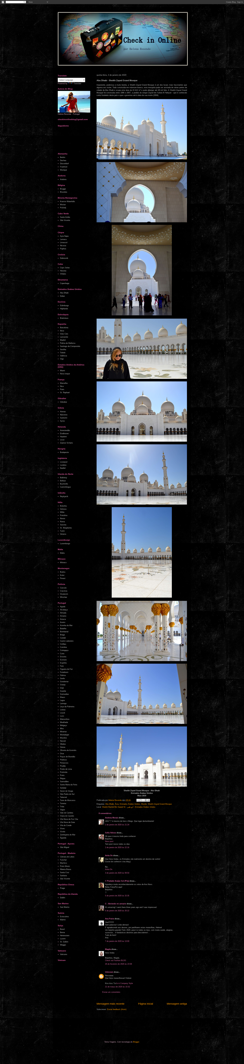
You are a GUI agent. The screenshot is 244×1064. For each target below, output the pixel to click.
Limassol (63, 242)
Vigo (62, 359)
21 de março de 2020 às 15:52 (117, 987)
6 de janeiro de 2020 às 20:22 (117, 911)
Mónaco (63, 562)
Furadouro (64, 672)
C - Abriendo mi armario (115, 904)
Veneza (63, 534)
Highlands (64, 309)
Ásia (117, 804)
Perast (62, 578)
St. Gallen (64, 942)
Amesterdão (65, 430)
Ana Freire (109, 919)
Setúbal (63, 788)
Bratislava (64, 318)
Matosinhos (64, 719)
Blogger (136, 1042)
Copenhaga (64, 283)
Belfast (63, 481)
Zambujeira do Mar (67, 835)
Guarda (63, 691)
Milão (62, 512)
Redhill (63, 468)
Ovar (62, 753)
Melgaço (63, 725)
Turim (62, 531)
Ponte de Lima (66, 769)
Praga (62, 888)
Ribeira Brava (65, 869)
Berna (62, 932)
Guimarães (64, 694)
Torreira (63, 803)
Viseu (62, 828)
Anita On (109, 855)
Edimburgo (64, 305)
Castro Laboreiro (66, 641)
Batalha (63, 628)
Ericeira (63, 657)
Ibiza (62, 331)
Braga (62, 635)
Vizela (62, 832)
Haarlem (63, 437)
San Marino (64, 907)
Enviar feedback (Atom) (116, 1009)
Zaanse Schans (66, 443)
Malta (62, 553)
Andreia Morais (111, 818)
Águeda (63, 838)
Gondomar (64, 681)
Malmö (63, 920)
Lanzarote (64, 337)
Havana (63, 271)
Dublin (62, 898)
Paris (62, 389)
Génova (63, 509)
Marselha (63, 383)
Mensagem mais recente (110, 1003)
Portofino (63, 515)
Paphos (63, 249)
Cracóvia (63, 591)
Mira (62, 728)
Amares (63, 616)
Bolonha (63, 506)
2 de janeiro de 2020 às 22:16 (117, 847)
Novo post (109, 841)
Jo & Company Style (124, 983)
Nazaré (63, 741)
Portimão (63, 772)
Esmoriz (63, 660)
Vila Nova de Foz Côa (69, 819)
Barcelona (64, 328)
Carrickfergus (65, 487)
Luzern (63, 939)
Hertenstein (64, 935)
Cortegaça (64, 650)
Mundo (144, 804)
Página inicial (145, 1003)
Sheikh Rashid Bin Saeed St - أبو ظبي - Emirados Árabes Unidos (128, 807)
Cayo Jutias (65, 268)
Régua (62, 778)
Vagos (62, 810)
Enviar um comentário (111, 992)
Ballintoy (63, 478)
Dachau (63, 160)
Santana (63, 876)
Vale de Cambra (66, 813)
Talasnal (63, 797)
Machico (63, 863)
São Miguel (64, 847)
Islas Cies (64, 334)
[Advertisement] (111, 1025)
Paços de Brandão (67, 757)
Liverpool (63, 462)
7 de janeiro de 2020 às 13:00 (117, 941)
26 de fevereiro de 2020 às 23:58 (118, 964)
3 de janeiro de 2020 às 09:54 (117, 873)
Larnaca (63, 239)
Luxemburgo (65, 543)
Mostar (63, 204)
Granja (62, 685)
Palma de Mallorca (67, 343)
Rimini (62, 518)
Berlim (62, 157)
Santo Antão (65, 217)
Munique (63, 170)
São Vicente (65, 220)
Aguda (62, 607)
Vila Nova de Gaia (67, 822)
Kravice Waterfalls (67, 201)
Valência (63, 356)
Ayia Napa (64, 236)
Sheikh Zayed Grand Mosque (160, 804)
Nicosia (63, 246)
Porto (62, 775)
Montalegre (64, 735)
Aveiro (62, 622)
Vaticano (63, 954)
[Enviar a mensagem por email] (137, 800)
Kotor (62, 575)
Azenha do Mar (66, 625)
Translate (77, 83)
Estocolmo (64, 917)
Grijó (62, 688)
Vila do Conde (65, 825)
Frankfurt (63, 167)
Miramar (63, 732)
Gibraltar (63, 402)
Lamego (63, 703)
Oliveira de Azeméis (68, 750)
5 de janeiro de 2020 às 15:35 (117, 896)
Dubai (62, 296)
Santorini (63, 418)
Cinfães (63, 644)
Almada (63, 613)
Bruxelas (63, 192)
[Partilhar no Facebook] (145, 800)
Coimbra (63, 647)
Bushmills (64, 484)
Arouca (63, 619)
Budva (62, 572)
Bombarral (64, 632)
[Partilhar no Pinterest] (148, 800)
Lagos (62, 700)
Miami (62, 371)
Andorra (63, 179)
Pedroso (63, 760)
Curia (62, 653)
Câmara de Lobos (67, 857)
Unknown (109, 972)
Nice (62, 386)
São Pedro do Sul (67, 794)
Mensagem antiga (177, 1003)
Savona (63, 525)
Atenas (63, 412)
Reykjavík (64, 496)
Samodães (64, 781)
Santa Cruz (64, 872)
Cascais (63, 588)
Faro (62, 666)
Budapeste (64, 452)
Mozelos (63, 738)
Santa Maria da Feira (68, 785)
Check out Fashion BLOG (115, 960)
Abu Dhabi (109, 804)
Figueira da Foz (66, 669)
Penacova (64, 763)
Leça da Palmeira (67, 707)
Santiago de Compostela (70, 346)
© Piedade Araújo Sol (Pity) (117, 881)
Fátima (63, 675)
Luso (62, 716)
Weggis (63, 945)
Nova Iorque (65, 374)
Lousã (62, 713)
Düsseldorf (64, 163)
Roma (62, 522)
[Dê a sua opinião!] (140, 800)
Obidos (63, 744)
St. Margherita (66, 528)
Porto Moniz (65, 866)
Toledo (62, 353)
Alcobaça (64, 610)
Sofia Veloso (111, 833)
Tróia (62, 806)
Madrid (63, 340)
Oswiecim (64, 594)
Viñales (63, 274)
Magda (108, 949)
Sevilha (63, 349)
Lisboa (62, 710)
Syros (62, 421)
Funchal (63, 860)
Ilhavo (62, 697)
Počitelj (63, 208)
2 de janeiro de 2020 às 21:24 (117, 825)
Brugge (63, 189)
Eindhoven (64, 433)
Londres (63, 465)
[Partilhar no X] (143, 800)
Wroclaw (63, 597)
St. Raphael (65, 392)
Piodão (63, 766)
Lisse (62, 440)
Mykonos (63, 415)
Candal (63, 638)
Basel (62, 929)
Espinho (63, 663)
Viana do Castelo (67, 816)
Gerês (62, 678)
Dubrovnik (64, 258)
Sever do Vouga (66, 791)
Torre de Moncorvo (67, 800)
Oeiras (62, 747)
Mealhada (64, 722)
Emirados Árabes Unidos (130, 804)
